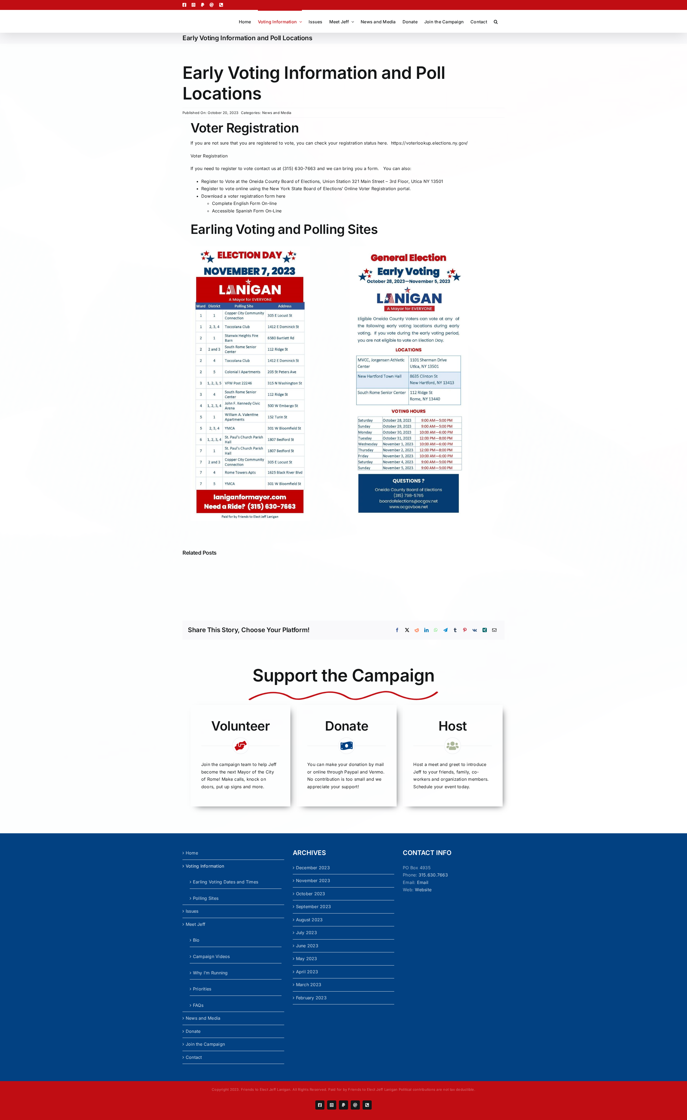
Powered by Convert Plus (27, 1111)
